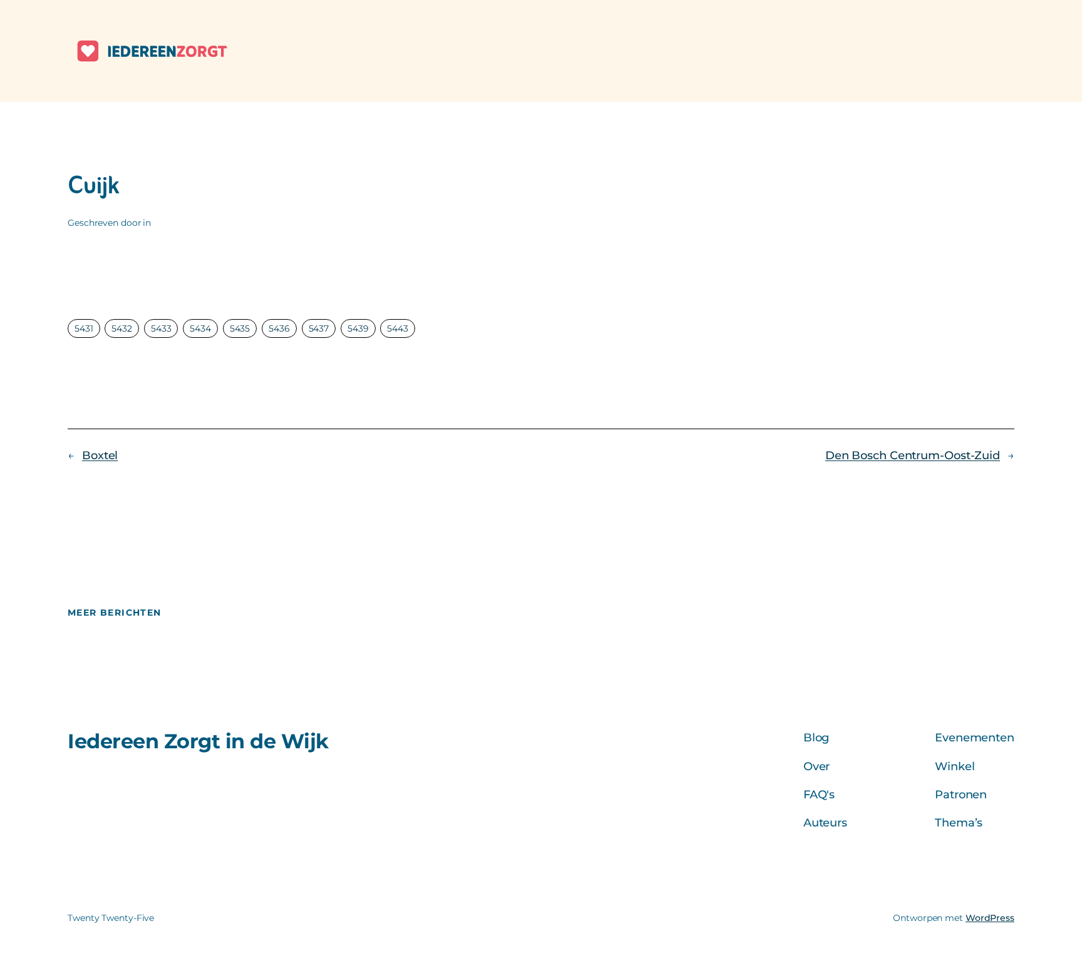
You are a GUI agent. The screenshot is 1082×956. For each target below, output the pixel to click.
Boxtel (100, 455)
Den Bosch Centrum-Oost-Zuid (912, 455)
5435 (240, 328)
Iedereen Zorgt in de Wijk (198, 741)
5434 (200, 328)
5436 (279, 328)
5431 (84, 328)
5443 (397, 328)
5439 (358, 328)
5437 (319, 328)
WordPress (990, 917)
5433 (161, 328)
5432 (121, 328)
